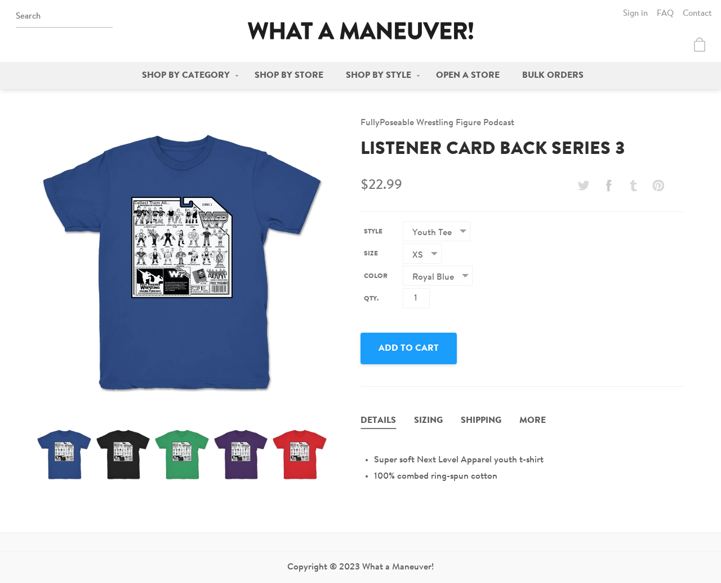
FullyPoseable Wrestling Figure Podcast (437, 122)
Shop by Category (186, 75)
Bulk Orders (553, 75)
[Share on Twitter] (583, 185)
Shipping (481, 420)
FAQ (665, 14)
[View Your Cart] (699, 44)
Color (376, 276)
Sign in (635, 14)
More (532, 420)
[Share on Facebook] (608, 185)
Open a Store (468, 75)
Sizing (428, 420)
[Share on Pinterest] (658, 185)
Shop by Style (378, 75)
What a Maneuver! (360, 30)
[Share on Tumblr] (634, 185)
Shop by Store (289, 75)
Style (373, 231)
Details (378, 420)
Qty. (371, 298)
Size (371, 253)
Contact (697, 14)
